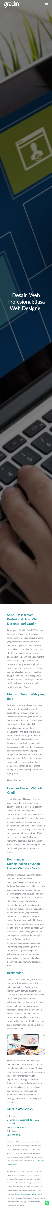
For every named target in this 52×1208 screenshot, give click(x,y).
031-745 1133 (14, 1135)
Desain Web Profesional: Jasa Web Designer (26, 302)
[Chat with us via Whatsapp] (46, 1202)
